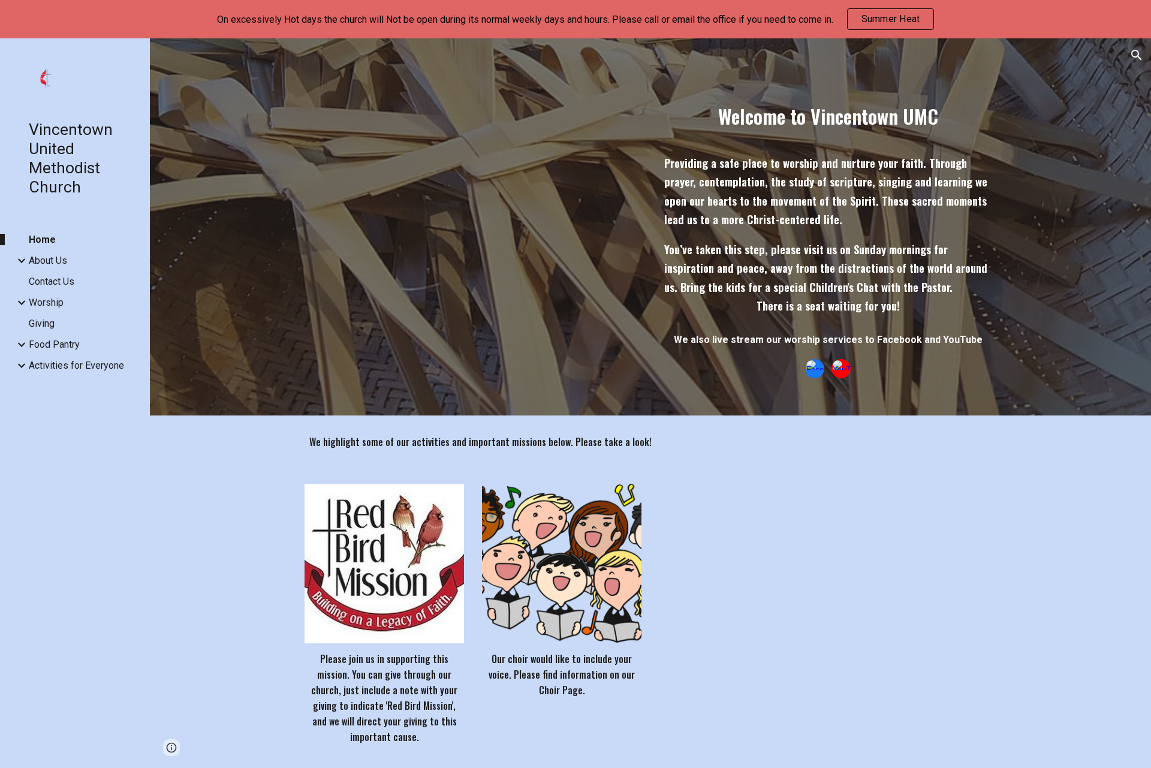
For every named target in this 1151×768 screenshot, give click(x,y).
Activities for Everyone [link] (76, 365)
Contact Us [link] (51, 281)
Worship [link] (46, 302)
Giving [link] (42, 323)
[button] (1136, 55)
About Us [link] (48, 260)
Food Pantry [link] (54, 344)
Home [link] (42, 239)
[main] (827, 109)
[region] (575, 19)
